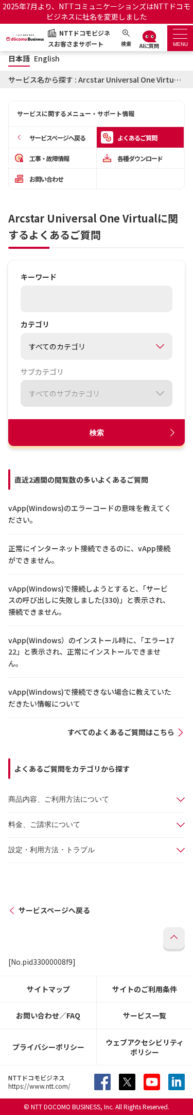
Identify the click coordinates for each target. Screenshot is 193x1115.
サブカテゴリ (42, 372)
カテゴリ (35, 325)
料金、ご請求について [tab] (44, 824)
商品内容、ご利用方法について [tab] (58, 799)
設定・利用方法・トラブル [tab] (51, 850)
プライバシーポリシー (48, 1047)
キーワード (39, 277)
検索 (97, 432)
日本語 (19, 58)
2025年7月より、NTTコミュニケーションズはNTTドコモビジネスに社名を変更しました (96, 11)
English (47, 58)
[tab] (180, 38)
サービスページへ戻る (54, 910)
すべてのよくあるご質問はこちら (120, 732)
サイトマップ (48, 989)
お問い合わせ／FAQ (48, 1015)
